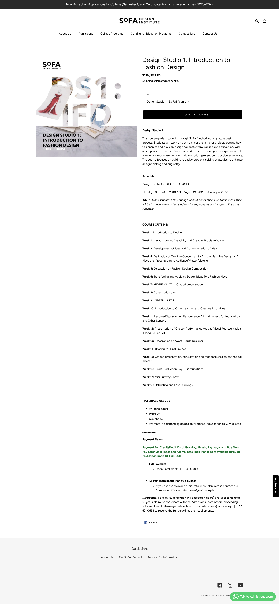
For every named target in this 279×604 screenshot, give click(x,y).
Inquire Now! (275, 485)
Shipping (147, 80)
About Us (107, 557)
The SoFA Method (130, 557)
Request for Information (162, 557)
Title (146, 94)
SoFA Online (215, 595)
